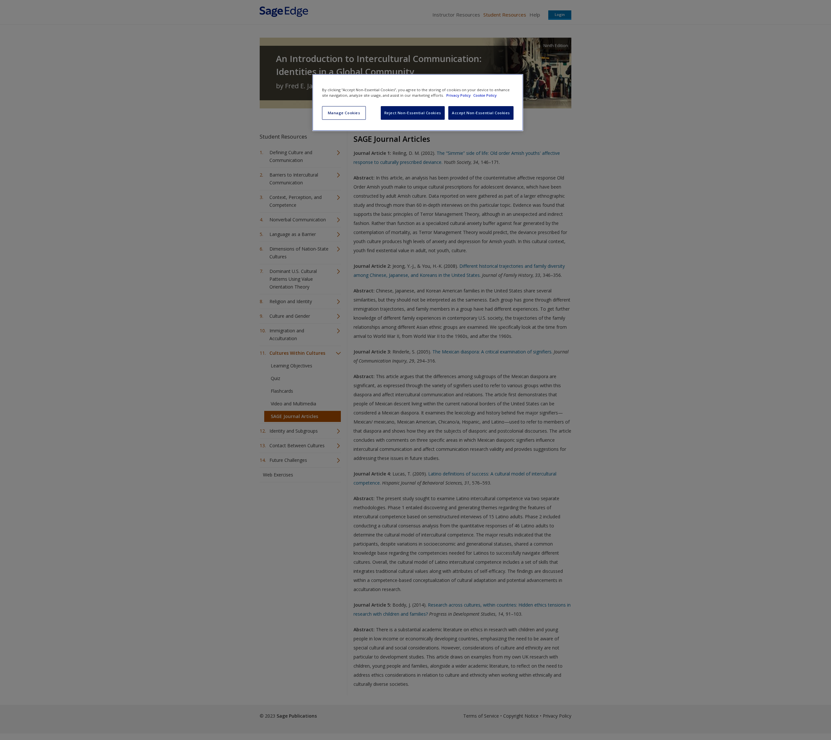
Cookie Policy (485, 95)
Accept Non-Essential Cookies (481, 112)
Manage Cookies (344, 112)
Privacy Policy (459, 95)
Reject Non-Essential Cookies (412, 112)
